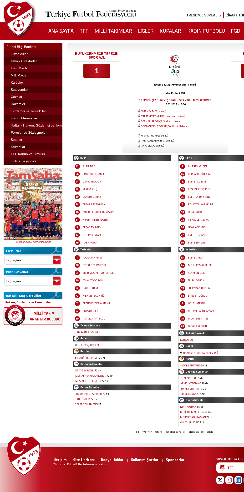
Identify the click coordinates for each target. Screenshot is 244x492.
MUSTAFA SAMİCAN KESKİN (98, 212)
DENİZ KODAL (196, 212)
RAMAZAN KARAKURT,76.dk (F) (200, 353)
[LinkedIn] (238, 480)
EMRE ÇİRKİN (195, 257)
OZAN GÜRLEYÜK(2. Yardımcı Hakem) (161, 121)
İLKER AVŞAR (90, 242)
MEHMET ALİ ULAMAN (201, 311)
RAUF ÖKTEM (90, 288)
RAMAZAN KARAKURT (200, 204)
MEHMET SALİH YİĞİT (95, 296)
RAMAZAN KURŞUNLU (87, 332)
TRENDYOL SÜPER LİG (203, 15)
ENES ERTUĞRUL (197, 296)
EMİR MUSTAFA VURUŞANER (99, 273)
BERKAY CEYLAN (92, 235)
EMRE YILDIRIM (197, 181)
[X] (220, 480)
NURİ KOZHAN (196, 280)
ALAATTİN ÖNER (197, 273)
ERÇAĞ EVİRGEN (92, 227)
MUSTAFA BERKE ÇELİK (95, 220)
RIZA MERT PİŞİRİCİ (199, 189)
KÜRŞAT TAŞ (186, 340)
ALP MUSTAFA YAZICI (94, 318)
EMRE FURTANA (197, 235)
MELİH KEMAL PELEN (200, 265)
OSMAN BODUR (92, 181)
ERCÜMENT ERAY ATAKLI (96, 303)
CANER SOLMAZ (92, 197)
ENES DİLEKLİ (90, 311)
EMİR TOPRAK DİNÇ (199, 197)
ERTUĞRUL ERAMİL (93, 174)
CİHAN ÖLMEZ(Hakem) (153, 111)
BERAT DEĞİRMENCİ (94, 265)
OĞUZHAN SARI (197, 303)
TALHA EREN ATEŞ (198, 318)
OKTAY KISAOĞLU (197, 326)
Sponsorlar (175, 459)
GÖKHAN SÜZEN (197, 227)
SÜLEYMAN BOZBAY (199, 288)
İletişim (60, 459)
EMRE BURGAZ (196, 242)
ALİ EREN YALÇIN (197, 166)
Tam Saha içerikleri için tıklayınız (33, 241)
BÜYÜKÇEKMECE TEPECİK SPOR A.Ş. (96, 55)
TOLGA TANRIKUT (92, 257)
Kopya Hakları (112, 459)
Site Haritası (84, 459)
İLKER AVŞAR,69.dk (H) (90, 345)
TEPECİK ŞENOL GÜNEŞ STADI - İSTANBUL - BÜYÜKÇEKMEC (176, 100)
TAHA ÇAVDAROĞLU (94, 280)
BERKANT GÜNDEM (199, 174)
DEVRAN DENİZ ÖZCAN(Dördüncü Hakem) (164, 126)
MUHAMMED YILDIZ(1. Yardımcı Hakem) (163, 116)
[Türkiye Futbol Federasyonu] (26, 18)
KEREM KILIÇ (90, 189)
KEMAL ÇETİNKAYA (198, 220)
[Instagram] (229, 480)
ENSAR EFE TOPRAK (94, 204)
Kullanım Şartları (145, 459)
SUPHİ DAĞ (89, 166)
